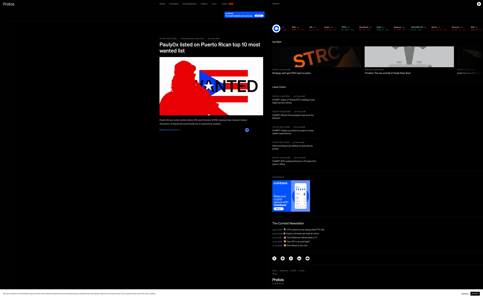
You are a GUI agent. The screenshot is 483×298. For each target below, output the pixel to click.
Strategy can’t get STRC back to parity (291, 67)
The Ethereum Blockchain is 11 (301, 231)
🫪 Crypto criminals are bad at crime (301, 227)
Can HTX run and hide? (298, 235)
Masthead (284, 264)
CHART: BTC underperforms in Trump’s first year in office (294, 156)
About (274, 264)
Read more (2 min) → (170, 123)
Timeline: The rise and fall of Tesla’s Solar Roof (388, 67)
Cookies (293, 264)
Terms (274, 268)
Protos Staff (214, 32)
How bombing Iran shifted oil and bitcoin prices (292, 141)
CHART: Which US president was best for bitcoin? (293, 110)
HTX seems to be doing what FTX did (305, 223)
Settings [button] (465, 294)
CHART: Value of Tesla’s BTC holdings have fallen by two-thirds (293, 95)
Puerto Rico (199, 32)
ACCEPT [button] (475, 293)
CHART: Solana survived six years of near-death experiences (293, 125)
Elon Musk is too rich (296, 239)
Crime (182, 32)
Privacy (302, 264)
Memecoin (190, 32)
